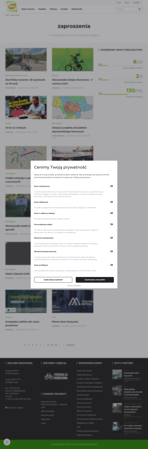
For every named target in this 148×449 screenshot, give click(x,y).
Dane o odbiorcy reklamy (44, 213)
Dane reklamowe (41, 202)
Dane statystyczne (42, 186)
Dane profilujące (41, 265)
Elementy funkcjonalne (43, 238)
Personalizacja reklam (43, 224)
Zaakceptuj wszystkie (95, 280)
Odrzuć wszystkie (74, 285)
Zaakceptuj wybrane (53, 280)
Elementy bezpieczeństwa (45, 252)
